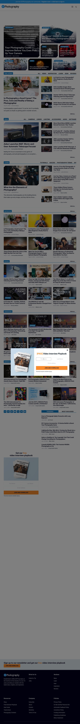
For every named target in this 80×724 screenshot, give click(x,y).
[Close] (67, 350)
